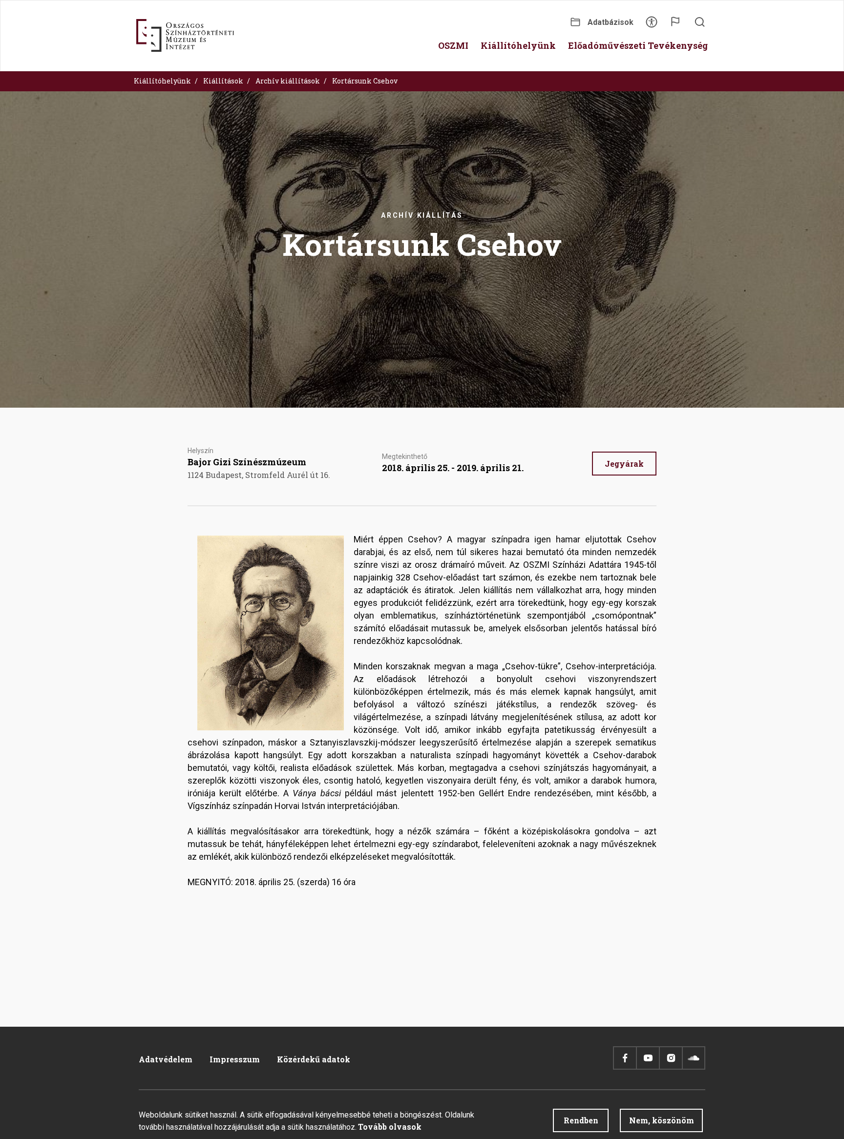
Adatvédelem (165, 1059)
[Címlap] (185, 35)
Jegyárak (624, 463)
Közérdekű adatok (313, 1059)
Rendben (581, 1120)
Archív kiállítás (422, 215)
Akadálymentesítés (651, 25)
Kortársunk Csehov (365, 80)
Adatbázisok (610, 22)
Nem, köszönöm (661, 1120)
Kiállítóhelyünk (162, 80)
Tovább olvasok (390, 1126)
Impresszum (235, 1059)
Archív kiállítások (287, 80)
